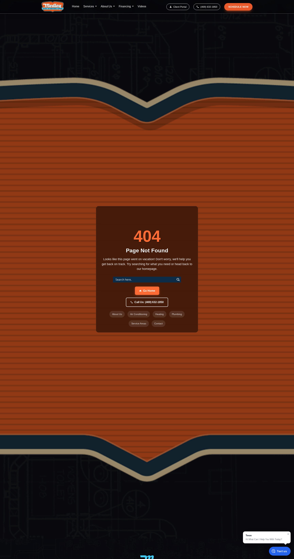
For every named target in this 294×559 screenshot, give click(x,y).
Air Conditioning (138, 314)
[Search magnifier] (178, 279)
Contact (158, 323)
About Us (106, 6)
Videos (142, 6)
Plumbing (177, 314)
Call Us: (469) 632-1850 (149, 302)
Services (88, 6)
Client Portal (179, 6)
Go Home (149, 290)
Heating (159, 314)
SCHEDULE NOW (238, 6)
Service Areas (138, 323)
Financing (125, 6)
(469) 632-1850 (208, 6)
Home (75, 6)
